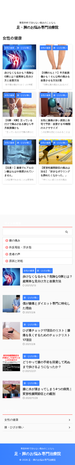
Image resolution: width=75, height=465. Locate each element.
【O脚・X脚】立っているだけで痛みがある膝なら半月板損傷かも (19, 124)
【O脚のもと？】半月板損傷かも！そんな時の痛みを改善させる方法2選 (55, 76)
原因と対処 (16, 261)
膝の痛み (14, 240)
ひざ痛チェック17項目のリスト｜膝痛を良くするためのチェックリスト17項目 (46, 335)
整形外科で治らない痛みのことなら (37, 448)
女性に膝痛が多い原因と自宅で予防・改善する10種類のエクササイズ (55, 124)
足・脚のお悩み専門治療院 (37, 27)
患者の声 (14, 254)
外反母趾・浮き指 (20, 247)
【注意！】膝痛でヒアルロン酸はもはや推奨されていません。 (19, 171)
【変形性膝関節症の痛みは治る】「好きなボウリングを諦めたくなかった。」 (55, 171)
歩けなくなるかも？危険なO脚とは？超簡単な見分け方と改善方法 (19, 76)
